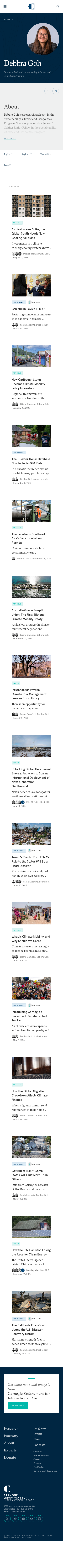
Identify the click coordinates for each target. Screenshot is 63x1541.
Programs (39, 1428)
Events (37, 1434)
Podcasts (39, 1445)
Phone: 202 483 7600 (14, 1511)
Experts (10, 1450)
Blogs (37, 1439)
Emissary (36, 302)
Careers (37, 1459)
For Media (38, 1467)
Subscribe (18, 1405)
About (9, 1442)
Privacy (37, 1463)
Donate (10, 1457)
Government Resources (45, 1470)
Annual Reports (41, 1455)
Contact (37, 1451)
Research (11, 1428)
